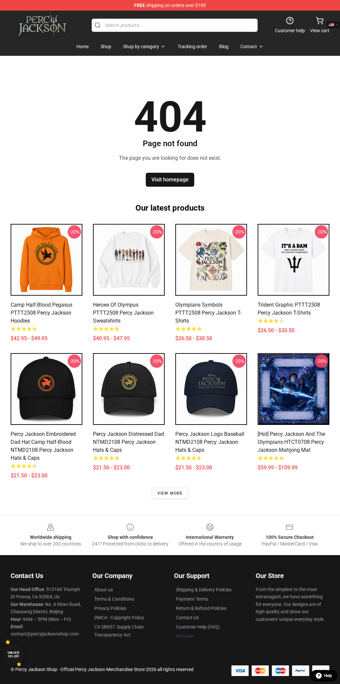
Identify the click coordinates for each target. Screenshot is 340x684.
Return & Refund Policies (201, 608)
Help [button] (328, 675)
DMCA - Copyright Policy (119, 617)
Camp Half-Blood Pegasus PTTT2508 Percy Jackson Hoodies (41, 313)
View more (170, 493)
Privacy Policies (110, 608)
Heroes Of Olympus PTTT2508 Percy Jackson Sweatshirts (123, 313)
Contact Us (187, 617)
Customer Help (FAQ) (197, 627)
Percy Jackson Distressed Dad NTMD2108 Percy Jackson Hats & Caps (128, 442)
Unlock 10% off (13, 654)
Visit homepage (170, 179)
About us (103, 589)
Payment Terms (192, 599)
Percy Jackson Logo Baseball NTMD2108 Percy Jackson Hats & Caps (209, 442)
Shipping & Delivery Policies (203, 589)
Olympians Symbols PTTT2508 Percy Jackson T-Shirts (208, 313)
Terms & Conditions (114, 599)
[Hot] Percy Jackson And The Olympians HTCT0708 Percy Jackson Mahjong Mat (291, 442)
